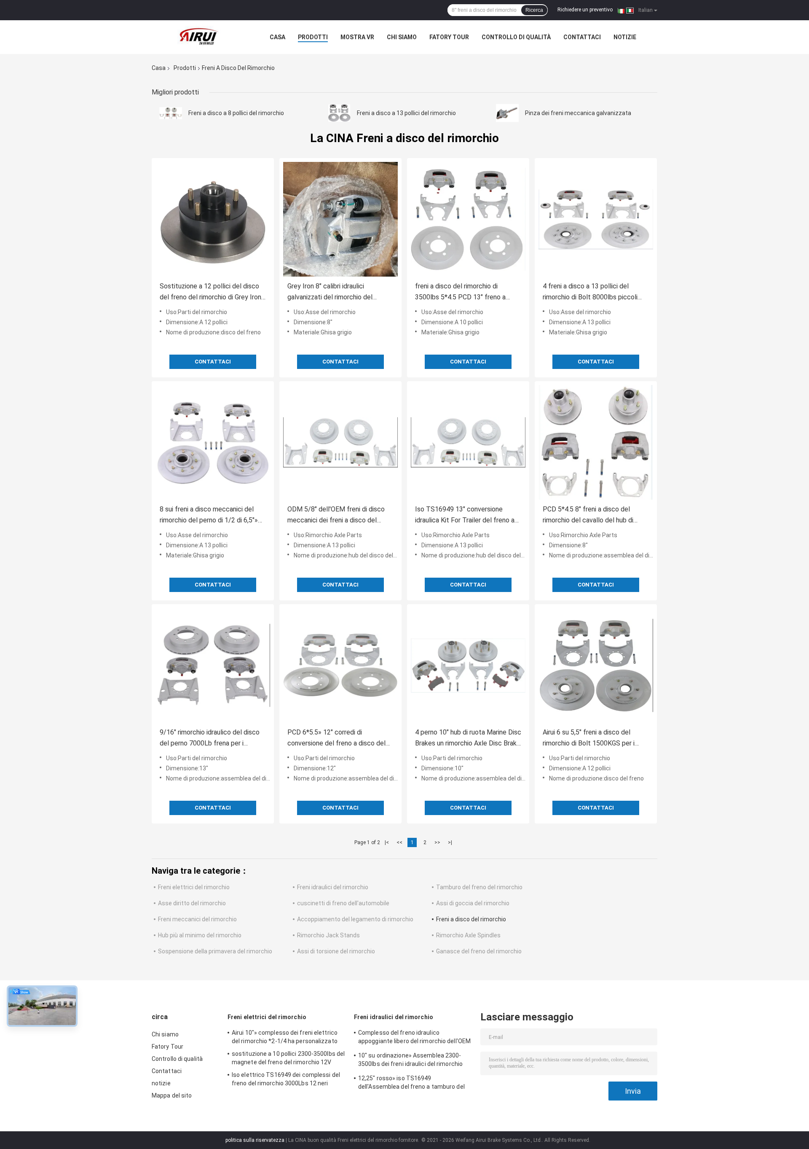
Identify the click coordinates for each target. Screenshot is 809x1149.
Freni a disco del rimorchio (471, 919)
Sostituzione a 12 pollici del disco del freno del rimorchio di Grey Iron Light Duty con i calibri (210, 292)
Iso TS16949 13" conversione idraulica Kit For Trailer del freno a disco (464, 515)
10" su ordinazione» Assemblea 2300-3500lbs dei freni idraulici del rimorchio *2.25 (410, 1061)
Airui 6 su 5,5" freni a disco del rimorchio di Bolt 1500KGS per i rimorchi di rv (589, 738)
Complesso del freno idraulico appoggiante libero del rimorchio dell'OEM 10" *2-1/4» (414, 1038)
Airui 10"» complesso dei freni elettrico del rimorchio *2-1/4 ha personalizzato (285, 1036)
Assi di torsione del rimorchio (336, 951)
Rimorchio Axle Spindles (468, 935)
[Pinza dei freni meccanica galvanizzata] (507, 113)
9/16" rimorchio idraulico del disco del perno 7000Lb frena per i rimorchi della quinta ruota (210, 738)
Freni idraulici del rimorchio (332, 887)
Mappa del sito (172, 1095)
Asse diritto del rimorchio (192, 903)
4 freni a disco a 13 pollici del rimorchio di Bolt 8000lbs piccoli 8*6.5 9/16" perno (590, 292)
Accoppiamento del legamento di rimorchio (355, 919)
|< (387, 842)
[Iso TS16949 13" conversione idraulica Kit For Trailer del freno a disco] (468, 442)
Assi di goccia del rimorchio (472, 903)
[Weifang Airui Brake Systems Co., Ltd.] (198, 37)
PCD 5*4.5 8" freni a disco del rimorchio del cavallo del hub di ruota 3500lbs (588, 515)
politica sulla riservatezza (254, 1140)
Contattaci (582, 37)
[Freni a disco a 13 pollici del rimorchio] (339, 113)
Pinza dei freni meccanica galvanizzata (578, 113)
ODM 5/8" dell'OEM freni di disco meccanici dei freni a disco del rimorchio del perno (336, 515)
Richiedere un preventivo (585, 10)
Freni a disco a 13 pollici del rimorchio (406, 113)
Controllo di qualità (516, 37)
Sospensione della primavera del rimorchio (215, 951)
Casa (277, 37)
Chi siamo (402, 37)
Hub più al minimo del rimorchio (199, 935)
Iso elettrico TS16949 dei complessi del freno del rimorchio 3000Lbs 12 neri (286, 1079)
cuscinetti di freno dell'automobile (343, 903)
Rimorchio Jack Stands (328, 935)
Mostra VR (357, 37)
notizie (624, 37)
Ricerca (534, 10)
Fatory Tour (449, 37)
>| (450, 842)
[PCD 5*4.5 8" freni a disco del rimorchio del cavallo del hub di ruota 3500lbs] (595, 442)
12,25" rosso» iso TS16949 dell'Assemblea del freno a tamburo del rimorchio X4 (411, 1083)
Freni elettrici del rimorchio (194, 887)
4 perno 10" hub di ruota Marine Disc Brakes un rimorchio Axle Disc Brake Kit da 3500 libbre (468, 738)
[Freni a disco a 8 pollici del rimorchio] (170, 113)
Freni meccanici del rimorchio (197, 919)
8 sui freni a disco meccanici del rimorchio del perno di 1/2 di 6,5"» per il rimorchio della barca (209, 515)
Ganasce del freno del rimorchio (479, 951)
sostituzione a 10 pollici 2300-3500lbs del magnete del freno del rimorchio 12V (288, 1058)
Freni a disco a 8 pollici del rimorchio (236, 113)
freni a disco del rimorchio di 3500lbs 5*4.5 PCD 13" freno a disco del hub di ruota (460, 292)
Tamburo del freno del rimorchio (479, 887)
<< (399, 842)
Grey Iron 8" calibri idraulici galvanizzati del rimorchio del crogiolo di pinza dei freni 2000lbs (336, 292)
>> (437, 842)
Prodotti (313, 37)
